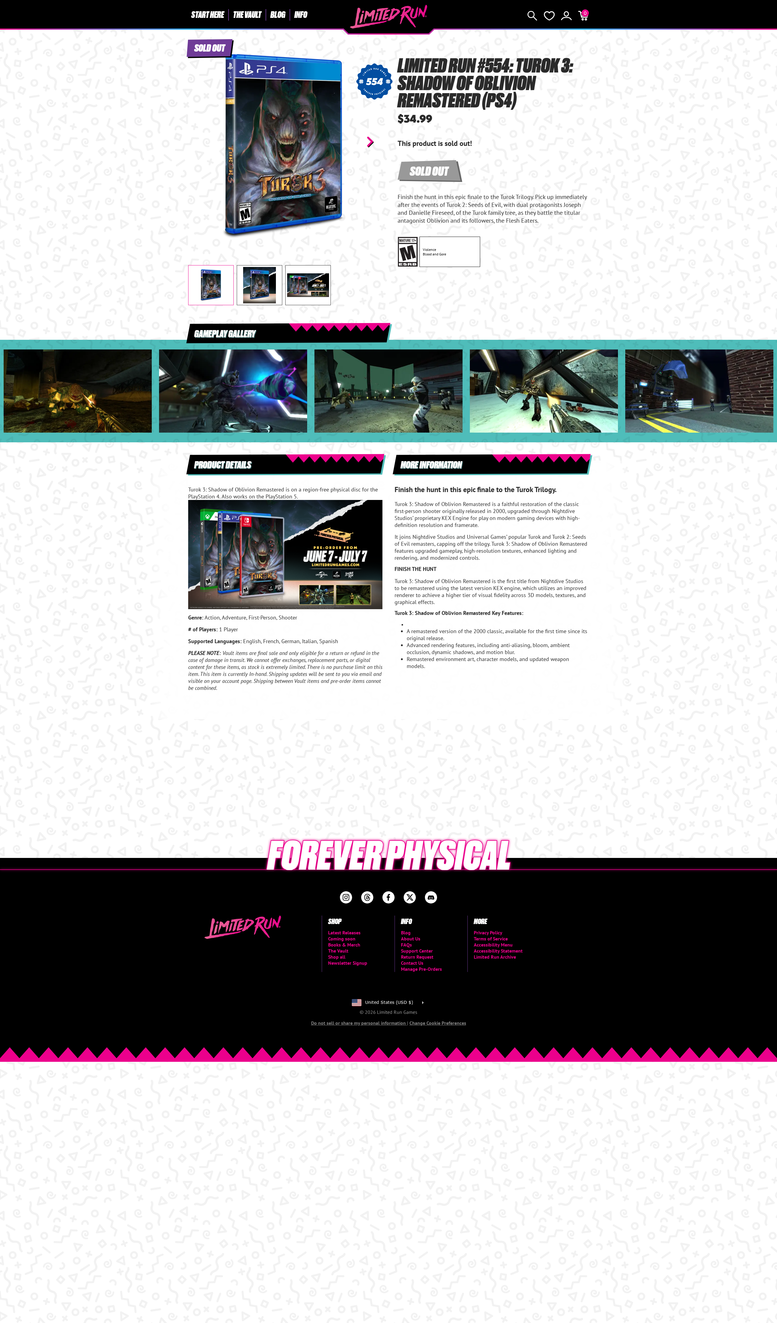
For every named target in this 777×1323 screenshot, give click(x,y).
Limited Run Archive (495, 957)
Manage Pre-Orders (421, 969)
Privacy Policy (488, 933)
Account (566, 16)
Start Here (207, 14)
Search (532, 16)
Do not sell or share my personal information (359, 1023)
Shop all (336, 957)
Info (300, 14)
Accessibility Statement (498, 951)
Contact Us (412, 963)
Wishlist (549, 16)
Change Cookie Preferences (437, 1023)
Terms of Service (491, 939)
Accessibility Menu (493, 945)
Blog (277, 14)
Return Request (417, 957)
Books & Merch (344, 945)
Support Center (417, 951)
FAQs (406, 945)
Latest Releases (344, 933)
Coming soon (341, 939)
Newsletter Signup (347, 963)
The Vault (247, 14)
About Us (410, 939)
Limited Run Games (388, 17)
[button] (197, 142)
